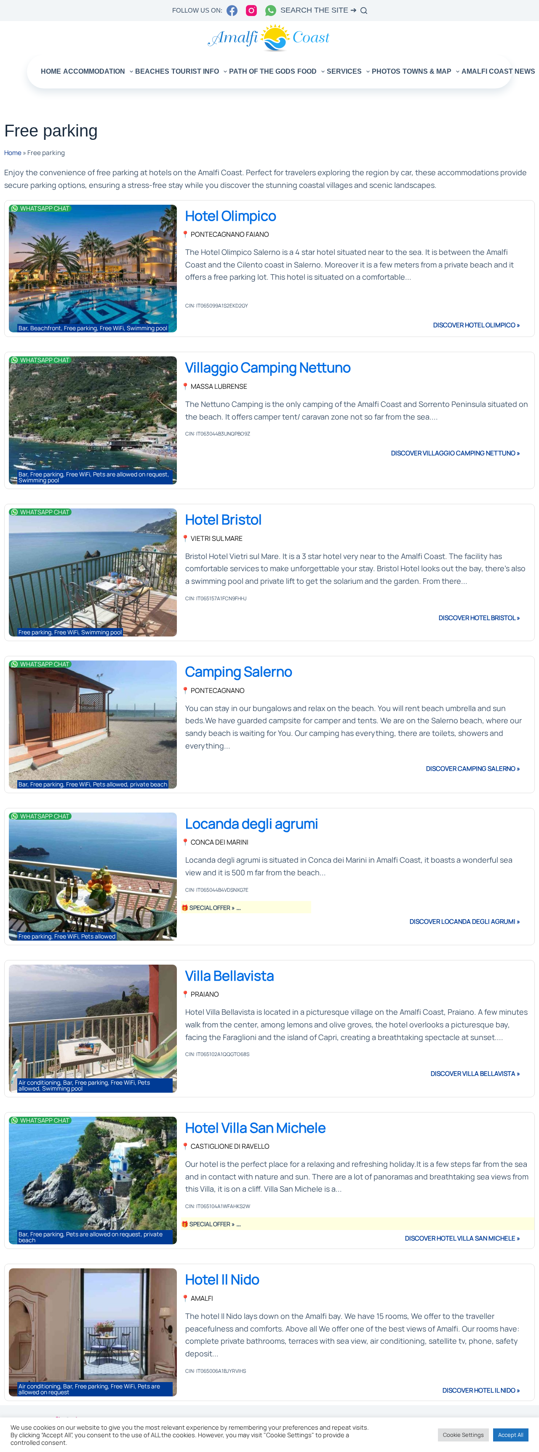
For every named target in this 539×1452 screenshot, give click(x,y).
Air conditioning (39, 1082)
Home (51, 71)
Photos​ (386, 71)
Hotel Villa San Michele (255, 1127)
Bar (23, 328)
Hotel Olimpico (230, 215)
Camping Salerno (238, 671)
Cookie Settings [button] (463, 1435)
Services (344, 71)
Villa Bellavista (229, 975)
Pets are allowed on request (130, 474)
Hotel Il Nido (222, 1279)
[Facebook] (232, 10)
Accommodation (94, 71)
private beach (148, 784)
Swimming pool (147, 328)
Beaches (152, 71)
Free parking (80, 328)
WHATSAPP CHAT (44, 208)
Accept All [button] (510, 1435)
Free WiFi (112, 328)
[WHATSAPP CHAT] (14, 208)
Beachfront (45, 328)
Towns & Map (427, 71)
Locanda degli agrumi (251, 823)
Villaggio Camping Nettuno (268, 367)
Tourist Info (195, 71)
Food (307, 71)
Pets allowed (110, 784)
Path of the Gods (262, 71)
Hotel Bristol (223, 519)
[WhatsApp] (270, 10)
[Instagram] (251, 10)
